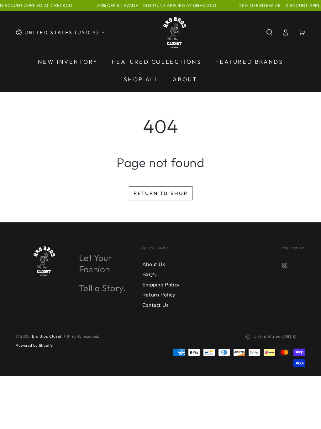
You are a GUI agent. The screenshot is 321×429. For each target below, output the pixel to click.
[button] (269, 32)
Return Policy (158, 294)
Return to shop (161, 193)
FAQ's (149, 274)
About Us (154, 264)
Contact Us (155, 305)
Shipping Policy (161, 284)
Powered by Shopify (34, 345)
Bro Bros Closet (46, 336)
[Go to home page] (175, 32)
